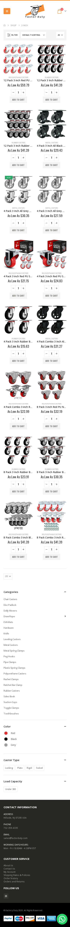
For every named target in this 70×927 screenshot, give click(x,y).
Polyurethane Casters (18, 77)
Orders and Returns (14, 881)
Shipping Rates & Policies (17, 875)
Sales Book (9, 696)
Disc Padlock (10, 605)
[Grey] (6, 745)
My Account (9, 871)
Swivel (39, 767)
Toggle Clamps (11, 707)
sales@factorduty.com (15, 838)
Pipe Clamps (10, 662)
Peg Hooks (9, 656)
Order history (11, 878)
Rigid (29, 767)
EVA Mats (8, 622)
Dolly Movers (10, 610)
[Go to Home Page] (5, 25)
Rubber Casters (52, 77)
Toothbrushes (11, 713)
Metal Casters (51, 142)
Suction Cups (10, 702)
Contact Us (9, 868)
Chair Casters (10, 599)
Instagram (6, 896)
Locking (9, 767)
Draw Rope (9, 616)
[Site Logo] (35, 11)
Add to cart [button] (18, 99)
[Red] (6, 733)
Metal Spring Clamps (14, 650)
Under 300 (10, 789)
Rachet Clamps (11, 679)
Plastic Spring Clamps (14, 667)
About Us (8, 865)
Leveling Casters (12, 639)
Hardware (9, 627)
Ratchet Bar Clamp (13, 685)
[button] (7, 11)
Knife (6, 633)
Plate (19, 767)
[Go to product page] (18, 58)
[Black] (6, 739)
